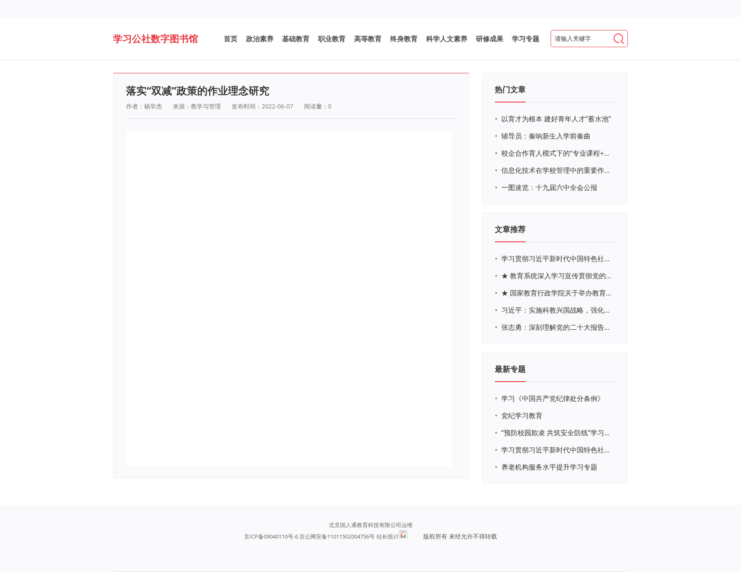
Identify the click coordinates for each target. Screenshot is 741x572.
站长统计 (388, 536)
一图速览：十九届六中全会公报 (549, 187)
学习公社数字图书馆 (155, 38)
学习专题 (525, 38)
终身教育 (404, 38)
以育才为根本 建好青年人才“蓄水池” (556, 118)
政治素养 (260, 38)
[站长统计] (403, 534)
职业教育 (332, 38)
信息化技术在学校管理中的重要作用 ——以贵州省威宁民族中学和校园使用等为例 (557, 170)
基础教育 (296, 38)
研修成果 (489, 38)
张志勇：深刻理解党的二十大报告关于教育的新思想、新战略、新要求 (557, 327)
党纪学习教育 (521, 415)
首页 (231, 38)
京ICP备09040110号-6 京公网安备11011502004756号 (309, 536)
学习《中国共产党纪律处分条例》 (552, 398)
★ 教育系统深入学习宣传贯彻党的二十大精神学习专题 (557, 275)
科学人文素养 (446, 38)
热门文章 (510, 89)
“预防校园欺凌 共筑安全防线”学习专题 (557, 432)
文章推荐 (510, 229)
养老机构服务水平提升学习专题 (549, 467)
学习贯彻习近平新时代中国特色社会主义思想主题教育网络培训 (557, 258)
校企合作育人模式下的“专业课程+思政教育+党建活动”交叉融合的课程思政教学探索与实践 (557, 153)
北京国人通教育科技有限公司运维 (371, 525)
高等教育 (368, 38)
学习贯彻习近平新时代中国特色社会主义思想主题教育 (557, 450)
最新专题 (510, 369)
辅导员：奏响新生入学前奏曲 (545, 136)
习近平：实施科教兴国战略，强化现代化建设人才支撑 (557, 310)
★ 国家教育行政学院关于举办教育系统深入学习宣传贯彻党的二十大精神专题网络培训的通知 (557, 293)
